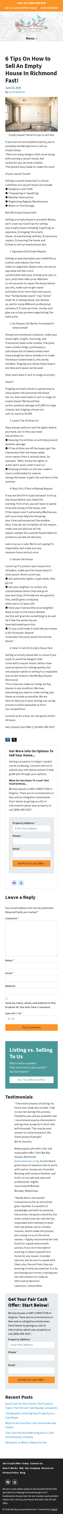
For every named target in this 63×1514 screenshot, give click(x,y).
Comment (12, 918)
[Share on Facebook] (7, 740)
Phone (17, 836)
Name (9, 960)
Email (17, 849)
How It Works (10, 1468)
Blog (22, 1472)
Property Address (24, 823)
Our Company (49, 8)
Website (10, 986)
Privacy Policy (11, 1472)
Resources (47, 1468)
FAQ (21, 1468)
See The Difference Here (31, 1080)
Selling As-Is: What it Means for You (26, 1442)
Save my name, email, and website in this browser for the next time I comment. (30, 1005)
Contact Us (36, 1463)
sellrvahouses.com (26, 1161)
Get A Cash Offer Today (21, 8)
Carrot (54, 1509)
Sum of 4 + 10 (14, 1013)
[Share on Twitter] (14, 740)
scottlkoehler (17, 92)
